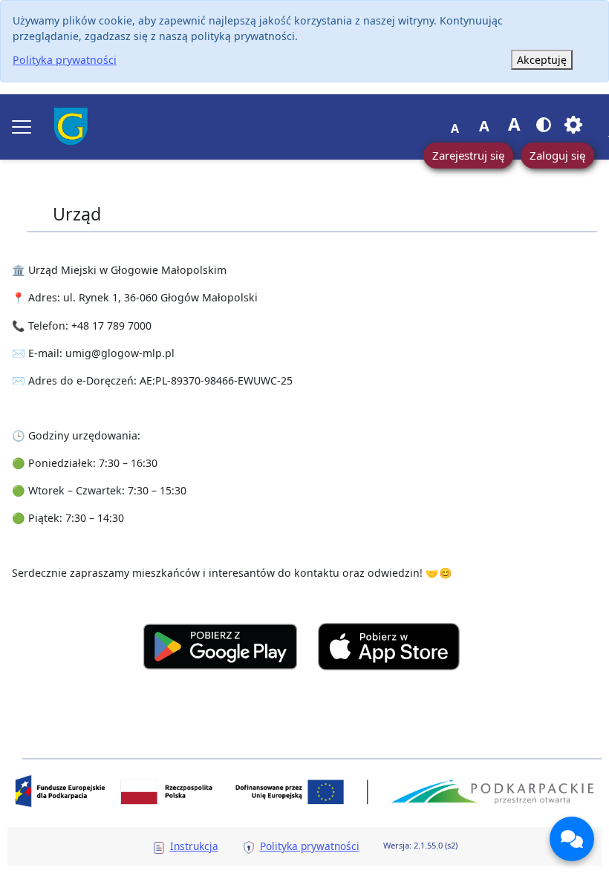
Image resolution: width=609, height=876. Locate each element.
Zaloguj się (557, 155)
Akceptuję (542, 60)
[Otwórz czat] (572, 839)
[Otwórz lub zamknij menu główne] (21, 127)
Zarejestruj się (468, 155)
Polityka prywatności (65, 60)
